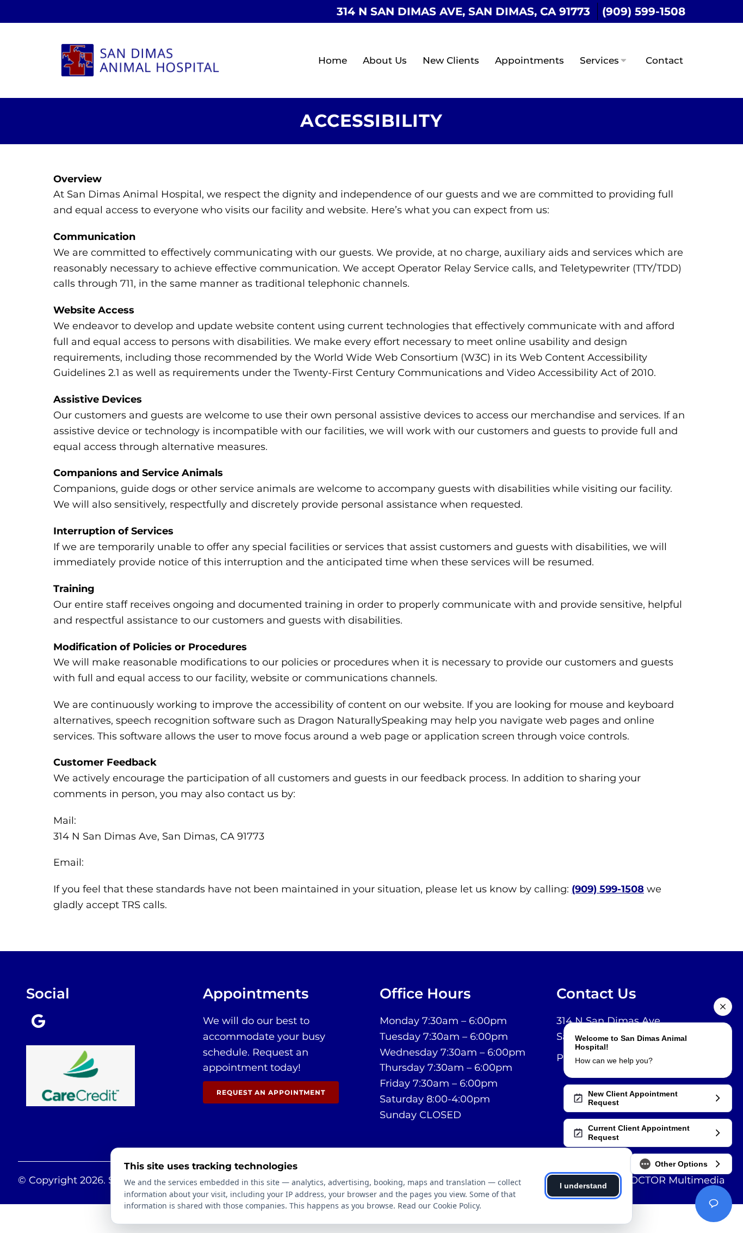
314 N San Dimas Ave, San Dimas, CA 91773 (463, 11)
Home (332, 60)
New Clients (451, 60)
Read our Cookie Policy (438, 1205)
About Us (385, 60)
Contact (664, 60)
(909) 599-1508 (643, 11)
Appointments (529, 60)
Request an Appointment (270, 1092)
